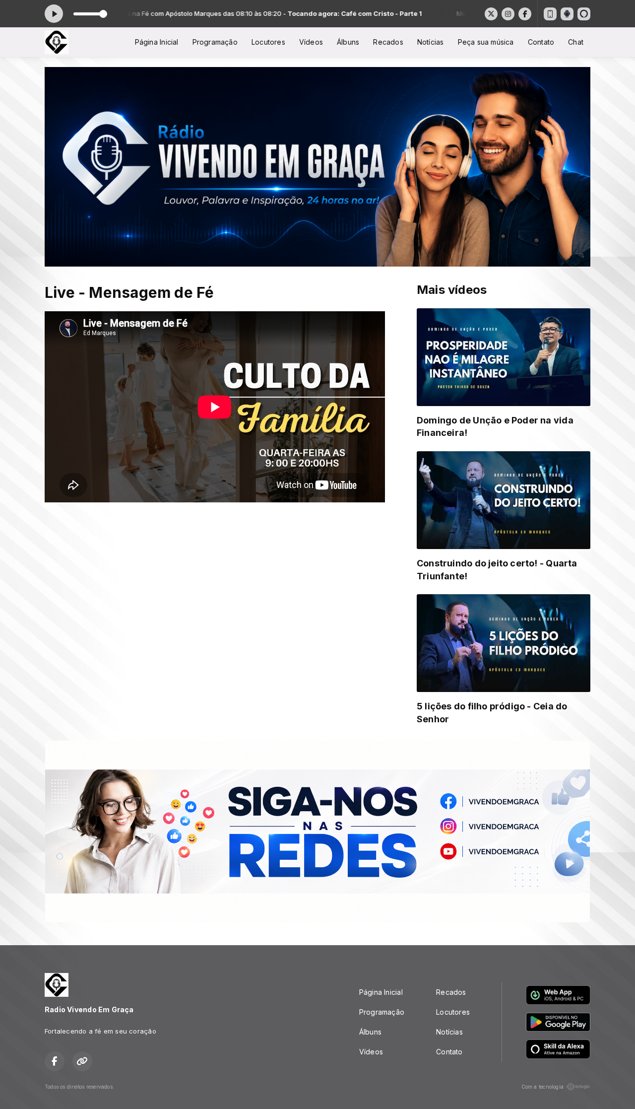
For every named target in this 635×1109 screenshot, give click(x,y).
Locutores (268, 42)
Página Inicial (157, 42)
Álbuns (348, 42)
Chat (575, 42)
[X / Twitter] (491, 13)
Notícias (430, 42)
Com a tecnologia (542, 1087)
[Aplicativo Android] (567, 13)
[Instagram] (508, 13)
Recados (388, 42)
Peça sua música (486, 42)
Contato (541, 42)
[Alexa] (583, 13)
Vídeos (311, 42)
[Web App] (550, 13)
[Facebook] (524, 13)
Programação (215, 42)
